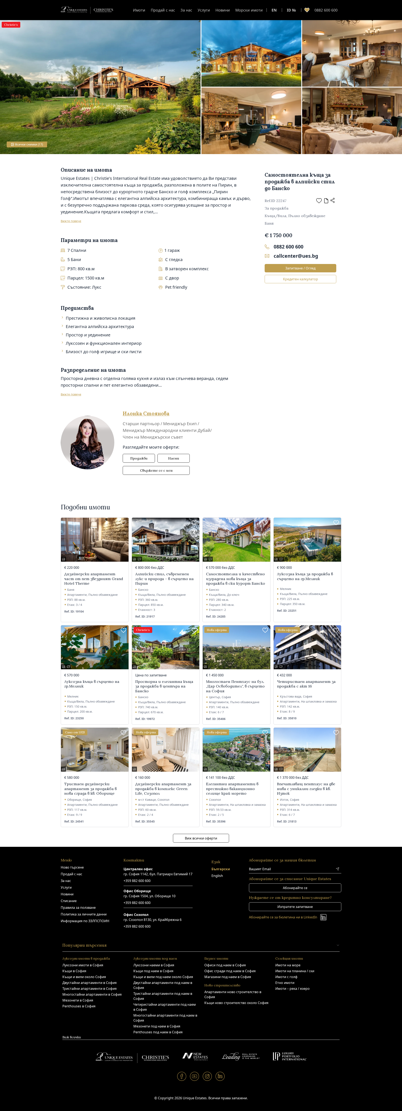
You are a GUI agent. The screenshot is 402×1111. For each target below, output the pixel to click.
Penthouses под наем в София (158, 1032)
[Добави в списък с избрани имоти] (319, 200)
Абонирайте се (295, 888)
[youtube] (194, 1076)
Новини (222, 10)
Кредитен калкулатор (300, 279)
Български (220, 869)
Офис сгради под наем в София (230, 971)
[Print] (326, 200)
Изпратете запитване (295, 906)
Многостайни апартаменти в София (92, 994)
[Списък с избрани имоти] (307, 10)
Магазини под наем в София (227, 977)
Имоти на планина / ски (294, 971)
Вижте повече (71, 221)
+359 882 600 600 (137, 880)
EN (274, 10)
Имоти (139, 10)
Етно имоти (284, 982)
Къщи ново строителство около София (236, 1002)
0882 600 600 (326, 10)
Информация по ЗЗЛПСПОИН (85, 921)
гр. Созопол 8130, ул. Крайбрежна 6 (153, 919)
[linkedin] (220, 1076)
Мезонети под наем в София (156, 1026)
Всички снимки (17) (29, 144)
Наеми (173, 458)
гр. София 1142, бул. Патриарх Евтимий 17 (158, 874)
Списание (69, 901)
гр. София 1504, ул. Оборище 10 (149, 896)
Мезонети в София (77, 1000)
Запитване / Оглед (300, 268)
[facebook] (182, 1076)
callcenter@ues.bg (296, 255)
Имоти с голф (286, 977)
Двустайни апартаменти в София (89, 982)
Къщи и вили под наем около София (163, 977)
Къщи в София (74, 971)
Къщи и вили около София (84, 977)
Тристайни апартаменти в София (89, 988)
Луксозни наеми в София (153, 965)
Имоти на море (287, 965)
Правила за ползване (78, 907)
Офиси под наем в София (225, 965)
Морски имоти (249, 10)
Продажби (138, 458)
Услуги (204, 10)
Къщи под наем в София (153, 971)
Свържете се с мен (156, 470)
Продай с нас (163, 10)
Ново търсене (72, 867)
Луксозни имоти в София (82, 965)
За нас (186, 10)
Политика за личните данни (84, 914)
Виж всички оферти (201, 838)
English (217, 875)
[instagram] (207, 1076)
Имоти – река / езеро (292, 988)
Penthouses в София (78, 1006)
